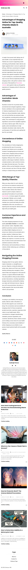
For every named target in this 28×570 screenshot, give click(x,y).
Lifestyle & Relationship (19, 452)
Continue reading (5, 421)
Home (3, 14)
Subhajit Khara (10, 33)
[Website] (15, 366)
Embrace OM (5, 8)
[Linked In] (12, 366)
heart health (5, 196)
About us (14, 556)
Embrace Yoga (14, 561)
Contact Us (14, 559)
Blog (8, 34)
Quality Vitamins (6, 333)
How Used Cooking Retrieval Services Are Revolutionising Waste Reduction (13, 407)
